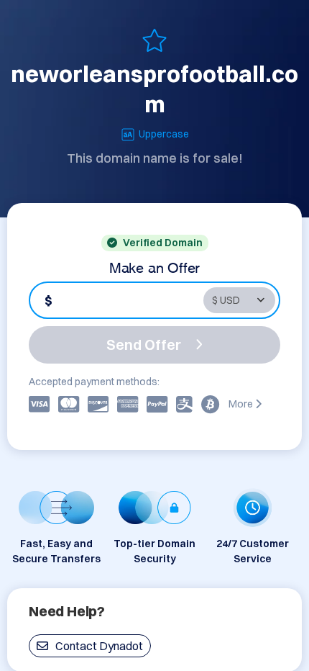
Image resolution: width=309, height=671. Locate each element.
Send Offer (143, 344)
